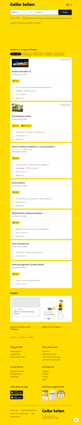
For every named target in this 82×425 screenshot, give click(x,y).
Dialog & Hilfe (16, 347)
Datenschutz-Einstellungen (19, 414)
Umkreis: (15, 18)
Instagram (45, 371)
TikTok (44, 380)
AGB (33, 414)
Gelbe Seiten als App (49, 354)
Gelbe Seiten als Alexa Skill (51, 360)
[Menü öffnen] (71, 4)
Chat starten (27, 126)
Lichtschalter (59, 54)
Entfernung (38, 54)
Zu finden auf (48, 367)
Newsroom (46, 351)
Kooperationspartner (17, 371)
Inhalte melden (15, 417)
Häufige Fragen (15, 354)
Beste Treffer (16, 54)
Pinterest (45, 377)
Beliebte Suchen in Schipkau (51, 327)
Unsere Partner (16, 367)
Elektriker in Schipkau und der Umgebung (20, 328)
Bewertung (27, 54)
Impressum (14, 410)
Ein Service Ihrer (50, 417)
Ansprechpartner (16, 351)
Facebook (45, 374)
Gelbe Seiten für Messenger (51, 357)
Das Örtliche (14, 377)
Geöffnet (48, 54)
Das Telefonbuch (16, 374)
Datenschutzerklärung (28, 410)
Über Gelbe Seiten (50, 347)
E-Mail (16, 81)
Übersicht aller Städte (17, 357)
